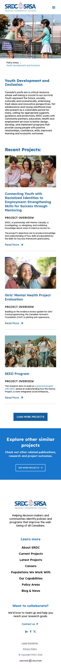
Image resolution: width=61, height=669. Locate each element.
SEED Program (17, 374)
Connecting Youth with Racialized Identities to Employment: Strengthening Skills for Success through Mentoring (28, 202)
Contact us (28, 624)
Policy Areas (12, 62)
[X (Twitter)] (35, 631)
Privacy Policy (30, 649)
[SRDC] (20, 6)
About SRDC (31, 547)
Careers (30, 566)
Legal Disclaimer (29, 643)
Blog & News (30, 591)
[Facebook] (30, 631)
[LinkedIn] (26, 631)
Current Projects (31, 553)
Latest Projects (31, 560)
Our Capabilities (30, 578)
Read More (12, 244)
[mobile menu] (53, 5)
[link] (30, 467)
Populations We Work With (30, 572)
